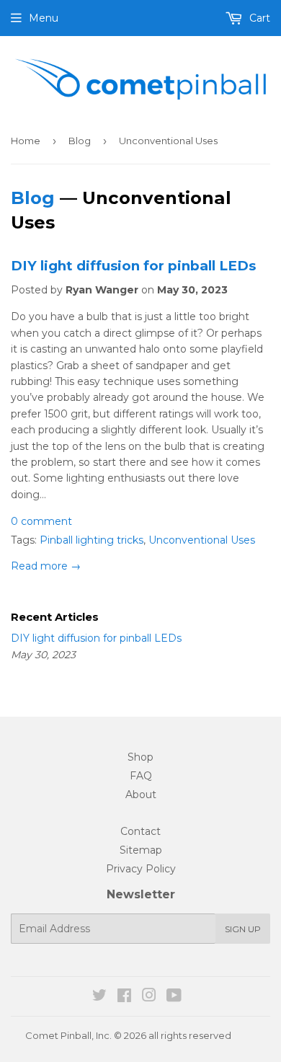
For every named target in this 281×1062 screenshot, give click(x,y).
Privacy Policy (141, 868)
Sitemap (141, 850)
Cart (258, 18)
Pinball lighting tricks (91, 540)
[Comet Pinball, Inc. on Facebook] (124, 997)
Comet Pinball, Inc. (68, 1035)
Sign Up (243, 929)
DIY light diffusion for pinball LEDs (133, 265)
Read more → (46, 565)
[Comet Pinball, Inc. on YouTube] (174, 997)
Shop (140, 757)
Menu (43, 18)
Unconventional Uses (201, 540)
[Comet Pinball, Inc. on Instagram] (149, 997)
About (140, 794)
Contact (140, 831)
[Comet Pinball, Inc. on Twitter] (99, 997)
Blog (79, 140)
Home (25, 140)
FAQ (141, 775)
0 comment (41, 521)
